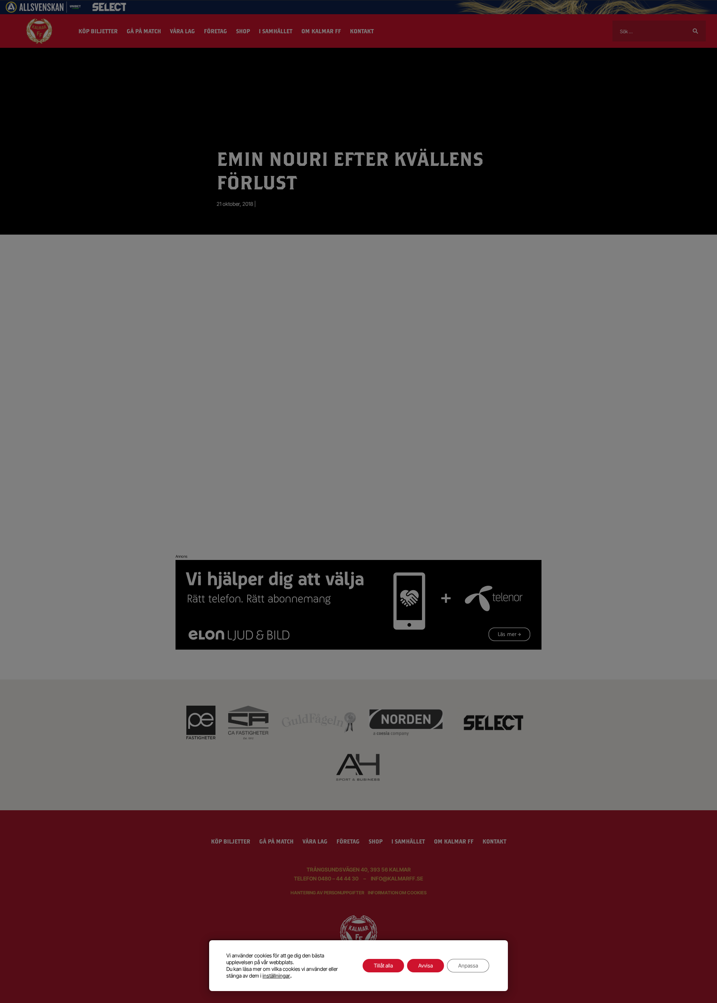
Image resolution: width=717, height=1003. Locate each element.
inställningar (276, 975)
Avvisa (425, 965)
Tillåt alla (383, 965)
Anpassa (468, 965)
